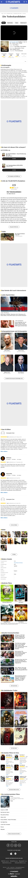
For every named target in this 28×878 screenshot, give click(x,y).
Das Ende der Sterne (5, 812)
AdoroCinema (5, 862)
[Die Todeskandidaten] (5, 46)
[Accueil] (13, 2)
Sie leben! (21, 602)
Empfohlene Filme (10, 13)
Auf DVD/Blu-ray (5, 150)
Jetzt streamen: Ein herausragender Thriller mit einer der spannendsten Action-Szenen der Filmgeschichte (21, 653)
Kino (5, 13)
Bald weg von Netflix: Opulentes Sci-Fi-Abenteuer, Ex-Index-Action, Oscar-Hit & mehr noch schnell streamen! (13, 315)
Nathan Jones (16, 49)
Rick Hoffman (21, 372)
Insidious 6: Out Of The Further (23, 777)
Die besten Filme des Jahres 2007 (14, 623)
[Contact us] (19, 845)
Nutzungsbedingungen (20, 867)
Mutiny (11, 796)
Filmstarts (17, 53)
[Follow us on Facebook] (8, 845)
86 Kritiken (14, 459)
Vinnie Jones (21, 350)
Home (2, 13)
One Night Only (4, 822)
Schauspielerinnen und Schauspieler (14, 331)
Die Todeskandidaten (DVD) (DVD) (14, 165)
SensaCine (12, 861)
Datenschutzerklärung (10, 868)
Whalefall (3, 829)
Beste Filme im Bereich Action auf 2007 (10, 624)
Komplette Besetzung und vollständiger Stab (14, 378)
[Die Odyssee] (16, 767)
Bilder (3, 530)
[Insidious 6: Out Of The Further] (16, 779)
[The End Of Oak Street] (3, 779)
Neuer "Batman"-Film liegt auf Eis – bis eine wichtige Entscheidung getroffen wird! (21, 668)
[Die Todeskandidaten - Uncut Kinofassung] (3, 154)
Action (13, 43)
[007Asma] (3, 458)
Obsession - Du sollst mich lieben (10, 766)
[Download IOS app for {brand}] (12, 853)
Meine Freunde (24, 53)
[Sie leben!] (21, 593)
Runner (2, 826)
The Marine (21, 621)
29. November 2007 (14, 41)
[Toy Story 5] (16, 757)
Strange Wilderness (7, 602)
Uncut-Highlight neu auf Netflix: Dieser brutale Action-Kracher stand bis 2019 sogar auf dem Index (21, 324)
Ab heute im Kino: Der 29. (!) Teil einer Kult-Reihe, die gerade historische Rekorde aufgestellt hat (21, 661)
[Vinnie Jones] (21, 341)
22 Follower (8, 459)
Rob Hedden (23, 46)
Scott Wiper (15, 44)
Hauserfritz (9, 473)
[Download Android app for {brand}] (16, 853)
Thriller (20, 43)
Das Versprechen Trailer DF (20, 708)
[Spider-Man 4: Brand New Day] (3, 757)
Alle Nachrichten (14, 685)
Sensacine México (19, 862)
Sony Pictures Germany (18, 562)
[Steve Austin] (7, 341)
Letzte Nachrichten (7, 295)
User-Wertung (11, 53)
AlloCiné (3, 861)
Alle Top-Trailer (14, 748)
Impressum (12, 867)
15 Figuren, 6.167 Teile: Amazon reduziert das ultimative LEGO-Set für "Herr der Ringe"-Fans (20, 636)
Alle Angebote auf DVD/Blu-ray (14, 176)
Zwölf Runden (7, 621)
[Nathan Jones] (7, 363)
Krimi (17, 43)
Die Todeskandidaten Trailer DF (20, 234)
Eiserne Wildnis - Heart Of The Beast (8, 819)
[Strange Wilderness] (7, 593)
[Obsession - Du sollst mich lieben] (3, 767)
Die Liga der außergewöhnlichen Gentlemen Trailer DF (7, 726)
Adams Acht (3, 817)
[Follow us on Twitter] (12, 845)
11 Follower (8, 475)
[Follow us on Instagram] (16, 845)
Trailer (3, 231)
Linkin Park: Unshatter (5, 824)
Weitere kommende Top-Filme (14, 833)
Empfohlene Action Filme (17, 13)
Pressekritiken (4, 53)
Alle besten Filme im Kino (14, 789)
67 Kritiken (14, 475)
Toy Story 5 (22, 754)
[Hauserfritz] (3, 474)
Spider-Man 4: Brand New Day (9, 755)
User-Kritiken (6, 429)
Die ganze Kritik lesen (14, 226)
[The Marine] (21, 612)
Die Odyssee (22, 765)
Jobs (8, 867)
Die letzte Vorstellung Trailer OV (21, 726)
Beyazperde (21, 861)
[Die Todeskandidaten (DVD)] (3, 166)
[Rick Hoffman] (21, 363)
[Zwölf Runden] (7, 612)
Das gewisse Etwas (5, 814)
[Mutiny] (5, 802)
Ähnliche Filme (6, 583)
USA (15, 561)
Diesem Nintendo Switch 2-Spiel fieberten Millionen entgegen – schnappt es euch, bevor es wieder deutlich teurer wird (20, 678)
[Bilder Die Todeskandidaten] (4, 534)
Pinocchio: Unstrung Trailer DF (7, 708)
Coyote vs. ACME (4, 809)
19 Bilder (14, 554)
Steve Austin (18, 48)
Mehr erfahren (4, 451)
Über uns (4, 867)
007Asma (8, 457)
